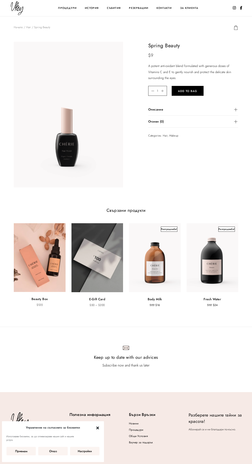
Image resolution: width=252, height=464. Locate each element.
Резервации (138, 8)
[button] (98, 428)
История (92, 8)
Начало (18, 27)
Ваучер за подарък (141, 442)
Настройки (85, 451)
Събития (114, 8)
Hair (28, 27)
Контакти (164, 8)
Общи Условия (138, 436)
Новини (134, 423)
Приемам (21, 451)
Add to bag (187, 91)
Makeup (174, 136)
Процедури (67, 8)
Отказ (53, 451)
